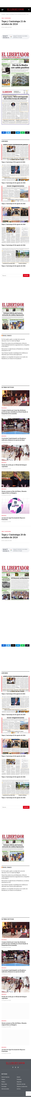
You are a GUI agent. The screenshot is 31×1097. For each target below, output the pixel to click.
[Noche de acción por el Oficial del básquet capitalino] (15, 453)
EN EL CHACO (7, 335)
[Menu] (2, 9)
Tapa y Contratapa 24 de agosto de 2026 (13, 224)
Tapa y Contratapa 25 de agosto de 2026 (13, 203)
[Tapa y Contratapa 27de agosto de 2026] (15, 152)
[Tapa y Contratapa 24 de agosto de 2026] (15, 214)
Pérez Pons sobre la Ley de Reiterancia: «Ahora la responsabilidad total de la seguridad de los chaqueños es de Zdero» (15, 345)
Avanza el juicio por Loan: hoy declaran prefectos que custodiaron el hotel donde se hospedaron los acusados (15, 411)
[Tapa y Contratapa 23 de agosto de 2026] (15, 235)
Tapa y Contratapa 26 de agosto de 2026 (13, 183)
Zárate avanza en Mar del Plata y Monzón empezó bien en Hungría (14, 492)
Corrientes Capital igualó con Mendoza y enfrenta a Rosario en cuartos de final (14, 439)
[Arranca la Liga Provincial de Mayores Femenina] (15, 506)
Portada (3, 14)
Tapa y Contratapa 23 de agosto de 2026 (13, 245)
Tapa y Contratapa (6, 18)
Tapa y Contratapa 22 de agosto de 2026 (13, 266)
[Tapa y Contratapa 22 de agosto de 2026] (15, 256)
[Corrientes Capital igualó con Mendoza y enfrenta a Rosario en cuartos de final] (15, 426)
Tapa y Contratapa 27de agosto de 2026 (13, 162)
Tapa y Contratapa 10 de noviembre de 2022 (16, 14)
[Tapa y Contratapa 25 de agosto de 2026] (15, 194)
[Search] (28, 9)
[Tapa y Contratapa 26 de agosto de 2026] (15, 173)
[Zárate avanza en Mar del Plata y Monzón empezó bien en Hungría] (15, 479)
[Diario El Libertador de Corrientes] (15, 10)
